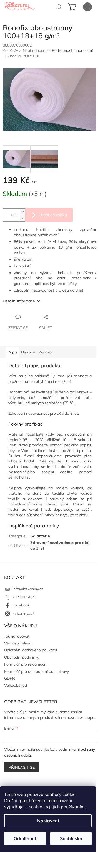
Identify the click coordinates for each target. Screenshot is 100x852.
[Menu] (87, 6)
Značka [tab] (45, 352)
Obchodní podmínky (21, 657)
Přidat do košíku (53, 215)
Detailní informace (19, 301)
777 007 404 (23, 597)
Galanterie (40, 536)
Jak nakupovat (16, 636)
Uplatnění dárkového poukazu (30, 650)
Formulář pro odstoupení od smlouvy (36, 671)
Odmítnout (25, 838)
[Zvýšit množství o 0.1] (22, 212)
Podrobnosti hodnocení (72, 50)
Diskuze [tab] (28, 352)
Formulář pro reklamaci (24, 664)
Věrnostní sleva (17, 643)
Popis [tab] (12, 352)
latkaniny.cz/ (23, 613)
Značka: (23, 56)
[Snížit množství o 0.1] (22, 218)
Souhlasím (71, 838)
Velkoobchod (15, 685)
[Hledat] (58, 6)
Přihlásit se (22, 767)
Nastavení (48, 820)
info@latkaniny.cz (27, 588)
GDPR (9, 678)
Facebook (21, 605)
